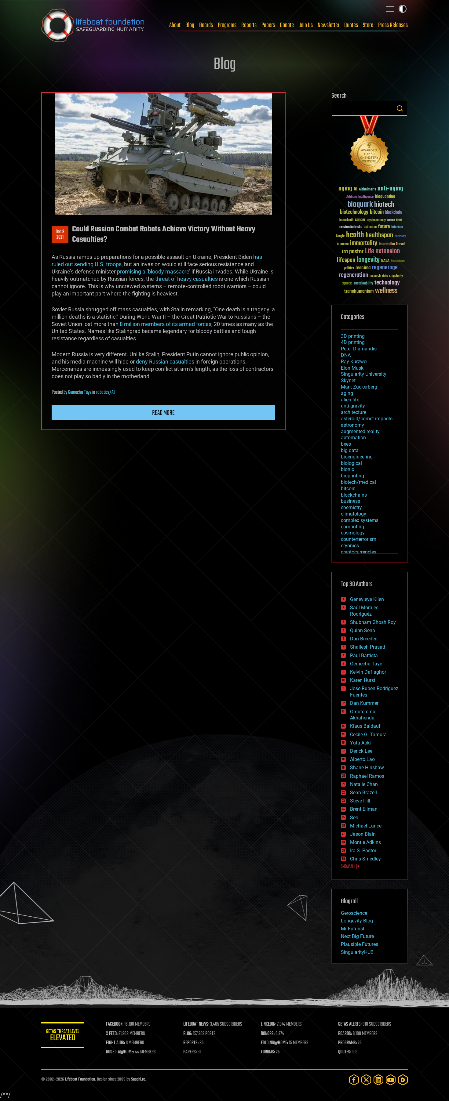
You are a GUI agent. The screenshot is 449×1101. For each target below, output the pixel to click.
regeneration (353, 275)
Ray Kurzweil (355, 361)
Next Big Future (357, 936)
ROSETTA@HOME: (120, 1052)
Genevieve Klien (367, 599)
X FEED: (112, 1034)
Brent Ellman (364, 809)
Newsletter (328, 25)
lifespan (346, 260)
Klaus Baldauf (365, 726)
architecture (353, 412)
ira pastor (352, 251)
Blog (189, 25)
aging (345, 189)
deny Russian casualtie (164, 361)
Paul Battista (364, 655)
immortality (363, 243)
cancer (360, 220)
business (350, 501)
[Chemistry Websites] (369, 146)
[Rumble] (403, 1079)
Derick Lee (361, 751)
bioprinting (352, 476)
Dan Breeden (364, 639)
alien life (350, 400)
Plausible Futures (359, 944)
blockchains (354, 495)
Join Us (306, 25)
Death (399, 220)
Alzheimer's (367, 189)
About (175, 25)
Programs (227, 25)
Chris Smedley (365, 859)
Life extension (382, 251)
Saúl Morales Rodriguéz (364, 611)
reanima (363, 268)
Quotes (351, 25)
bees (346, 444)
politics (349, 268)
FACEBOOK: (114, 1024)
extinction (370, 227)
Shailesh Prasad (367, 647)
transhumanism (359, 291)
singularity (396, 276)
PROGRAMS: (347, 1043)
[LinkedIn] (378, 1079)
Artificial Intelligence (360, 197)
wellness (386, 291)
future (384, 227)
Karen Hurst (362, 680)
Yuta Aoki (360, 743)
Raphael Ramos (367, 776)
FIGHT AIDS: (115, 1043)
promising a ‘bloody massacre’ (153, 271)
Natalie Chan (364, 784)
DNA (346, 355)
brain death (346, 220)
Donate (287, 25)
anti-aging (390, 189)
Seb (354, 817)
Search (399, 108)
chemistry (351, 507)
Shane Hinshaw (367, 767)
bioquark (360, 204)
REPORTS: (191, 1043)
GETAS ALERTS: (350, 1024)
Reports (249, 25)
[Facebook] (354, 1079)
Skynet (348, 380)
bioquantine (385, 196)
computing (352, 527)
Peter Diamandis (359, 349)
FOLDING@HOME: (274, 1043)
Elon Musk (352, 368)
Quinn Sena (362, 630)
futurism (397, 227)
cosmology (353, 533)
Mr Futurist (352, 929)
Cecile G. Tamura (368, 734)
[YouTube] (391, 1079)
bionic (347, 469)
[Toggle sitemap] (390, 9)
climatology (353, 514)
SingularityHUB (357, 952)
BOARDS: (345, 1034)
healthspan (379, 235)
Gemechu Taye (79, 393)
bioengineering (357, 457)
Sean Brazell (363, 792)
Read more (163, 413)
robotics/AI (105, 393)
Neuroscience (398, 261)
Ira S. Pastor (363, 850)
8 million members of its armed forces (165, 324)
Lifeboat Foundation (80, 1079)
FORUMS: (268, 1052)
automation (353, 437)
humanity (400, 236)
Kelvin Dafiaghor (368, 672)
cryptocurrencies (358, 552)
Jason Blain (363, 834)
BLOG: (187, 1034)
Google (340, 236)
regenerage (385, 267)
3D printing (353, 336)
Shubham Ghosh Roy (373, 622)
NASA (385, 261)
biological (351, 463)
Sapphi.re (138, 1079)
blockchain (393, 212)
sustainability (363, 284)
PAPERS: (190, 1052)
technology (387, 283)
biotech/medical (358, 482)
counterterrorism (358, 539)
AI (355, 189)
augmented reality (360, 431)
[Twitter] (366, 1079)
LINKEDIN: (268, 1024)
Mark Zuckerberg (359, 387)
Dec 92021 (60, 234)
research (375, 276)
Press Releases (393, 25)
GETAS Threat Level (62, 1036)
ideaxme (343, 244)
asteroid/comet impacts (366, 419)
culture (391, 220)
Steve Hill (360, 801)
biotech (384, 205)
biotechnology (354, 212)
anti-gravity (353, 406)
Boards (206, 25)
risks (385, 276)
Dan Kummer (364, 703)
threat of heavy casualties (186, 279)
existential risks (350, 227)
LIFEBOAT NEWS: (196, 1024)
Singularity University (363, 374)
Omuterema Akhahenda (362, 715)
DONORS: (268, 1034)
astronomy (352, 425)
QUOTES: (344, 1052)
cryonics (350, 546)
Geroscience (354, 913)
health (355, 235)
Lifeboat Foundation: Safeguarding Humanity (93, 25)
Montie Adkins (365, 842)
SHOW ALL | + (350, 867)
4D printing (353, 342)
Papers (268, 25)
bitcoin (377, 212)
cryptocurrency (376, 220)
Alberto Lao (362, 759)
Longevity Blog (357, 921)
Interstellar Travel (392, 244)
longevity (368, 260)
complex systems (359, 520)
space (347, 283)
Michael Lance (365, 826)
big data (350, 450)
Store (368, 25)
